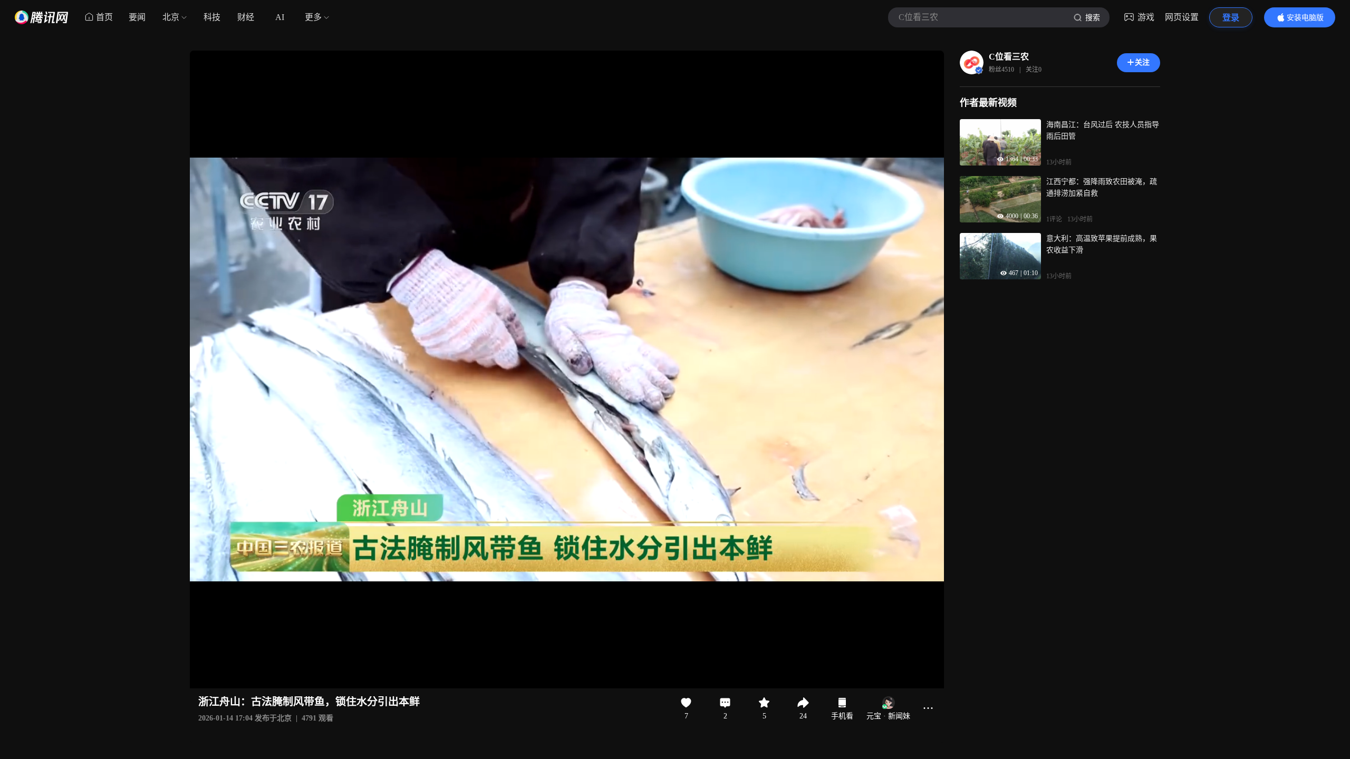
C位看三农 (1009, 56)
